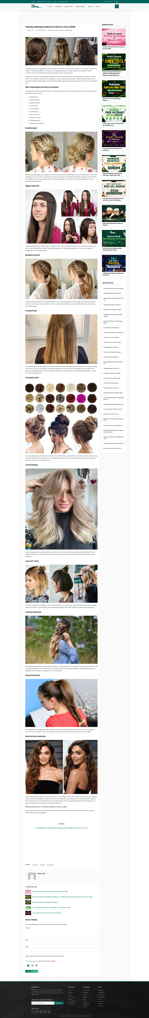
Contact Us (71, 997)
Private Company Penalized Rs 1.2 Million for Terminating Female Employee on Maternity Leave (62, 897)
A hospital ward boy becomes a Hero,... (112, 309)
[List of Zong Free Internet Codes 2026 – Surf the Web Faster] (28, 908)
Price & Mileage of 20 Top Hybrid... (111, 347)
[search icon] (117, 6)
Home (69, 990)
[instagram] (114, 1)
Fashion (51, 30)
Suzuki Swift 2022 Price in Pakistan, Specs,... (113, 392)
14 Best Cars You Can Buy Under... (111, 337)
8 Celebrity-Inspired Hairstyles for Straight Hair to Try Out (61, 828)
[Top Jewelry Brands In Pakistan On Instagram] (28, 913)
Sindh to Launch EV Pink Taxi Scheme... (112, 448)
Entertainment (86, 1003)
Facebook (35, 865)
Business (85, 997)
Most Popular (69, 30)
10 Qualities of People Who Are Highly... (112, 373)
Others (97, 6)
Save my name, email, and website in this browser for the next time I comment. (44, 956)
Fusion (55, 1)
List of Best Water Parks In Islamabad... (112, 293)
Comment (28, 928)
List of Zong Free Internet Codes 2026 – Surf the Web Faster (51, 907)
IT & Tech (49, 6)
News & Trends (69, 6)
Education (85, 1006)
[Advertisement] (61, 851)
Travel (84, 1001)
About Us (70, 992)
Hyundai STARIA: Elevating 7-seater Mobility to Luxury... (113, 398)
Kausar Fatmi (101, 994)
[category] (48, 30)
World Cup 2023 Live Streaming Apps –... (112, 352)
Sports (49, 1)
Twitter (43, 865)
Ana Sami (100, 999)
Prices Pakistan (63, 1)
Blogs (69, 994)
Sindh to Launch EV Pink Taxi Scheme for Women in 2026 (50, 891)
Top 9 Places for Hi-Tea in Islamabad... (112, 342)
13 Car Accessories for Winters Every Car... (113, 409)
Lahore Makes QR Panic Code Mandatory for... (114, 443)
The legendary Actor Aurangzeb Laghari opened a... (112, 315)
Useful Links (71, 987)
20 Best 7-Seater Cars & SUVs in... (111, 414)
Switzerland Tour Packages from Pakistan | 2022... (113, 419)
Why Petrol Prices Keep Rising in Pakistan (45, 902)
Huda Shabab (101, 997)
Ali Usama (100, 1003)
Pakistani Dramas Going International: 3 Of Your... (113, 299)
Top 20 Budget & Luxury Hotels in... (111, 357)
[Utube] (117, 1)
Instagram (51, 865)
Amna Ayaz (100, 990)
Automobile (58, 6)
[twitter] (108, 1)
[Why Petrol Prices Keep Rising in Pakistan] (28, 902)
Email (27, 946)
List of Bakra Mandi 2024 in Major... (111, 327)
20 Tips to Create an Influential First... (112, 378)
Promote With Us (72, 1001)
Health (33, 1)
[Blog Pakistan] (37, 6)
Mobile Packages (80, 6)
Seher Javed (31, 30)
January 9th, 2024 (41, 30)
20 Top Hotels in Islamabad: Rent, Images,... (113, 404)
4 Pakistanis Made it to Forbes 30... (111, 368)
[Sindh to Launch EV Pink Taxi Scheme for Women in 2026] (28, 892)
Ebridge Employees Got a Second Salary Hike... (113, 362)
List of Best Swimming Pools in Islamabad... (113, 288)
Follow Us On (35, 1008)
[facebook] (105, 1)
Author (100, 987)
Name (27, 939)
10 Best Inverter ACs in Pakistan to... (111, 388)
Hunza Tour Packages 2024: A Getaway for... (113, 332)
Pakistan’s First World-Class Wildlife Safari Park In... (113, 437)
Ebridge (88, 1016)
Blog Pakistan (35, 987)
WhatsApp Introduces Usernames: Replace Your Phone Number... (113, 431)
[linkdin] (111, 1)
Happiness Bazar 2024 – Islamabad (112, 304)
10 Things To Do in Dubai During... (111, 383)
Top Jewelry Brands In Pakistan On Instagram (46, 913)
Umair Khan (100, 1006)
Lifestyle (90, 6)
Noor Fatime (100, 1001)
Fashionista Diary (58, 30)
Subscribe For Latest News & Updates (42, 1000)
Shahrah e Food (41, 1)
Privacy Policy (71, 1003)
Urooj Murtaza (101, 992)
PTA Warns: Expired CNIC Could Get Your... (113, 425)
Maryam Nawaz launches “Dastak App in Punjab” (113, 321)
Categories (86, 987)
